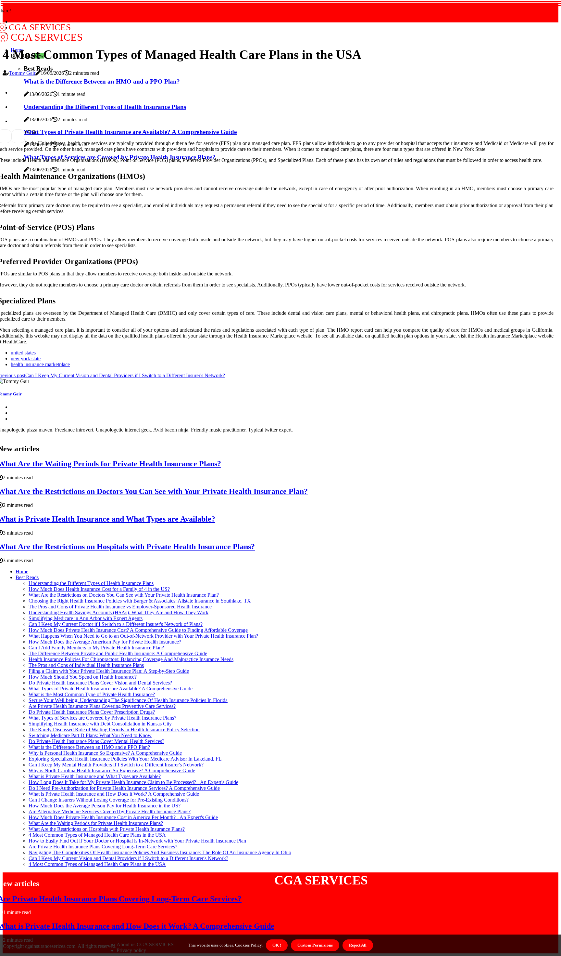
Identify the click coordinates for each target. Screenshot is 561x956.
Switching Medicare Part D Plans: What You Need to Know (90, 735)
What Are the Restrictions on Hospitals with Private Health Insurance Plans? (107, 829)
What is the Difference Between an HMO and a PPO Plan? (89, 747)
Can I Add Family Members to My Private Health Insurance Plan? (96, 647)
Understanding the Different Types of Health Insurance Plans (91, 583)
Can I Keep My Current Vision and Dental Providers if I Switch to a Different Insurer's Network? (128, 858)
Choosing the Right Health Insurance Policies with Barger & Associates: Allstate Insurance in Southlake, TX (140, 601)
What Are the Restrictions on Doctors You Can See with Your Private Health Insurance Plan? (124, 595)
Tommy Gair (22, 73)
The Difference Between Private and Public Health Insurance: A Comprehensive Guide (118, 653)
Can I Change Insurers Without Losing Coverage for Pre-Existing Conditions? (109, 800)
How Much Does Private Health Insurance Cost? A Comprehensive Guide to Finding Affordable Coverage (138, 630)
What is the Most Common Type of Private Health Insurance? (92, 694)
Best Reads (27, 577)
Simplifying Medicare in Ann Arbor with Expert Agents (86, 618)
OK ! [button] (276, 945)
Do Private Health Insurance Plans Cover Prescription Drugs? (92, 712)
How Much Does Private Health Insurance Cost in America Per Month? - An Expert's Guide (123, 817)
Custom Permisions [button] (315, 945)
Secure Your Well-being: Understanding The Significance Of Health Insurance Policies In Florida (128, 700)
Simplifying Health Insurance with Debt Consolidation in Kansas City (100, 723)
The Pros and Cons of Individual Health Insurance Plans (86, 665)
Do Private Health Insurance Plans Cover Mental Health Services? (96, 741)
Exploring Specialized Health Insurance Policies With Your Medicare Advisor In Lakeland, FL (125, 759)
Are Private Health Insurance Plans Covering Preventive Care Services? (102, 706)
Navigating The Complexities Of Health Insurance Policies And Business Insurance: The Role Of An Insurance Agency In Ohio (160, 852)
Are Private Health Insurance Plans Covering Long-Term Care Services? (103, 846)
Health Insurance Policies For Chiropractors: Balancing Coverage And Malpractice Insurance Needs (131, 659)
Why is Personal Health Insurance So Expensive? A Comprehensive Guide (105, 753)
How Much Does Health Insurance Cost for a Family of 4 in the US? (99, 589)
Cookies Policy (248, 945)
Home (22, 571)
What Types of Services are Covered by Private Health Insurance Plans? (102, 718)
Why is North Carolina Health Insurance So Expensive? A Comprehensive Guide (112, 770)
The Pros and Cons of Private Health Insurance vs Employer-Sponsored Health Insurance (120, 606)
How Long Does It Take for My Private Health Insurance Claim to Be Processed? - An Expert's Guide (133, 782)
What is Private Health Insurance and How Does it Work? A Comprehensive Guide (114, 794)
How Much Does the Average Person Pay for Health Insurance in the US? (105, 805)
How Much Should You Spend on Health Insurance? (83, 677)
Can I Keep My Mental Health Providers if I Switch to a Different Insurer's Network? (116, 764)
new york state (26, 358)
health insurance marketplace (40, 364)
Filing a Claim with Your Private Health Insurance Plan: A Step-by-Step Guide (109, 671)
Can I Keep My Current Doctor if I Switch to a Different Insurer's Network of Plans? (116, 624)
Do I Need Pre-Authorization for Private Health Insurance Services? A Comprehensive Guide (124, 788)
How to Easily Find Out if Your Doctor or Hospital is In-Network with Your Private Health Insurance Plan (137, 840)
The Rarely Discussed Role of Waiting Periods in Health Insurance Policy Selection (114, 729)
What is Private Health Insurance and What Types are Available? (95, 776)
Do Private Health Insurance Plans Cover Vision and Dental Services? (100, 682)
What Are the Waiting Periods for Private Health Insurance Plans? (96, 823)
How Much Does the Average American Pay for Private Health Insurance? (105, 641)
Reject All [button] (358, 945)
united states (23, 352)
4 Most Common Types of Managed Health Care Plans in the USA (97, 835)
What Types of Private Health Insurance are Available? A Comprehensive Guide (111, 688)
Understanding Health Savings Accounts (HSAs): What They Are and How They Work (118, 612)
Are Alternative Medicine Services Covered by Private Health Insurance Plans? (110, 811)
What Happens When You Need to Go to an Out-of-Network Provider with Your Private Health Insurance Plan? (143, 636)
